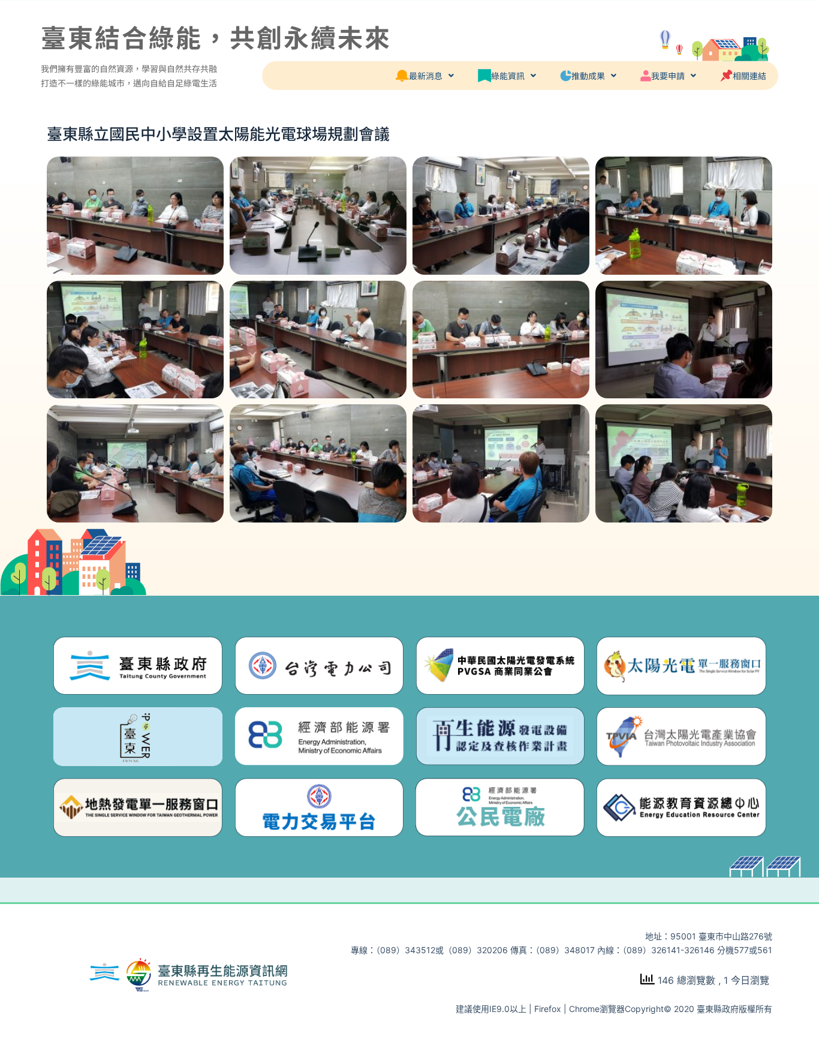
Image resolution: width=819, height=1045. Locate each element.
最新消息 (425, 76)
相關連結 (749, 76)
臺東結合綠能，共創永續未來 (216, 36)
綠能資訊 (508, 76)
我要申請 (668, 76)
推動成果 (588, 76)
